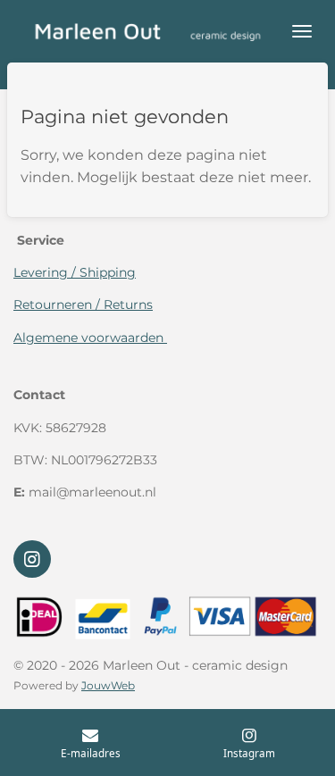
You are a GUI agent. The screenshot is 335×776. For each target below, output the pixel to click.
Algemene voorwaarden (90, 338)
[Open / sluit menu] (302, 31)
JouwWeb (108, 686)
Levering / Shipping (74, 272)
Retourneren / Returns (83, 304)
